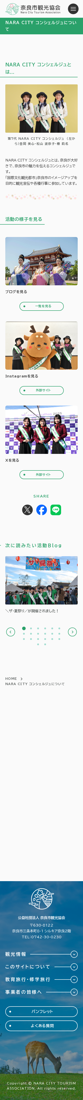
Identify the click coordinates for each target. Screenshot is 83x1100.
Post (27, 510)
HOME (11, 678)
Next (72, 632)
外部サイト (43, 390)
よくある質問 (42, 1026)
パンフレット (42, 1011)
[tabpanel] (41, 585)
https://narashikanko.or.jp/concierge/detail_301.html (41, 585)
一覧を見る (43, 306)
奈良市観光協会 (33, 9)
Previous (10, 632)
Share (41, 510)
